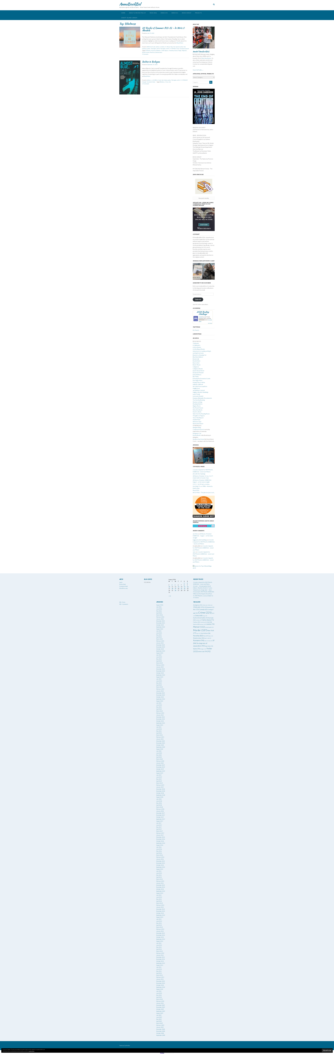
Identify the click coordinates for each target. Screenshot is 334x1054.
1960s (196, 607)
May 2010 (159, 995)
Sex (210, 640)
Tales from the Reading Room (201, 414)
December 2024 (160, 645)
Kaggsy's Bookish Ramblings (200, 392)
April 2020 (159, 757)
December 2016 (160, 837)
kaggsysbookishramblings (200, 540)
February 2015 (160, 881)
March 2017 (159, 831)
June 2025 (159, 633)
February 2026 (160, 617)
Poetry (210, 635)
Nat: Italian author (166, 80)
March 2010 (159, 999)
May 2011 (159, 971)
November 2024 (160, 647)
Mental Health (209, 627)
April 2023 (159, 685)
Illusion (176, 50)
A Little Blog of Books (199, 349)
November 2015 (160, 863)
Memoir (199, 627)
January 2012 (160, 955)
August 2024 (159, 653)
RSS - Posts (122, 602)
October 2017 (160, 817)
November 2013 (160, 911)
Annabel (200, 317)
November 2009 (160, 1007)
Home (123, 13)
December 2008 (160, 1029)
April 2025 (159, 637)
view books (210, 323)
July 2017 (158, 823)
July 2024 (158, 655)
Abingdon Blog (197, 427)
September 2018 (160, 795)
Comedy (203, 609)
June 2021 (159, 729)
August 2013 (159, 917)
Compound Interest (198, 429)
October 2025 (160, 625)
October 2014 (160, 889)
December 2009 (160, 1005)
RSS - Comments (123, 604)
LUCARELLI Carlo (156, 80)
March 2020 (159, 759)
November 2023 (160, 671)
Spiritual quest (158, 52)
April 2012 (159, 949)
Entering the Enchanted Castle (201, 378)
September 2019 (160, 771)
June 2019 (159, 777)
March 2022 (159, 711)
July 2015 (158, 871)
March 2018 (159, 807)
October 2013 (160, 913)
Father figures (164, 50)
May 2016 (159, 851)
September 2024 (160, 651)
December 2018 (160, 789)
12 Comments (145, 83)
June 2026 (159, 609)
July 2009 (158, 1015)
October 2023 (160, 673)
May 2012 (159, 947)
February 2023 (160, 689)
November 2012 (160, 935)
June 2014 (159, 897)
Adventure (210, 607)
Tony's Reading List (198, 417)
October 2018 (160, 793)
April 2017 (159, 829)
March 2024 (159, 663)
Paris (205, 636)
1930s (204, 605)
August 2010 (159, 989)
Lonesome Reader (198, 396)
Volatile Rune (196, 419)
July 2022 (158, 703)
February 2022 (160, 713)
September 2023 (160, 675)
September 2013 (160, 915)
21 (181, 588)
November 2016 (160, 839)
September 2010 (160, 987)
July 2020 (158, 751)
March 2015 (159, 879)
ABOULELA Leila (151, 47)
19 (175, 588)
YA (207, 651)
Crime (166, 82)
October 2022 (160, 697)
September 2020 (160, 747)
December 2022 (160, 693)
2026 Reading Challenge (203, 313)
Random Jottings (197, 402)
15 (184, 587)
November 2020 (160, 743)
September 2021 (160, 723)
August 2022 (159, 701)
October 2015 (160, 865)
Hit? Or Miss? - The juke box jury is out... (204, 492)
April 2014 (159, 901)
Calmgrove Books (198, 368)
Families (198, 620)
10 (169, 587)
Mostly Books (196, 435)
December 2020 (160, 741)
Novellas (198, 636)
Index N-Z (174, 13)
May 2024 (159, 659)
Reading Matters (197, 404)
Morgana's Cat (197, 433)
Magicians (184, 50)
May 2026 (159, 611)
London (210, 624)
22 (184, 588)
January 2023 (160, 691)
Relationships (198, 638)
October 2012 (160, 937)
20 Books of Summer (151, 50)
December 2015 (160, 861)
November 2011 (160, 959)
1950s (210, 605)
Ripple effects (197, 406)
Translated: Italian (150, 82)
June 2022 (159, 705)
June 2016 (159, 849)
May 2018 (159, 803)
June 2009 (159, 1017)
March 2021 (159, 735)
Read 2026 (153, 13)
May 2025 (159, 635)
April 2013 (159, 925)
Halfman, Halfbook (198, 384)
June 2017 (159, 825)
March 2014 (159, 903)
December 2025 (160, 621)
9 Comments (145, 54)
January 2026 (160, 619)
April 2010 (159, 997)
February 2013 (160, 929)
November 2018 (160, 791)
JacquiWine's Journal (199, 390)
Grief (209, 622)
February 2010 (160, 1001)
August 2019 (159, 773)
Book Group (186, 13)
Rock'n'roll (207, 638)
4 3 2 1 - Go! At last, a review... (201, 484)
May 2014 (159, 899)
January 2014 (160, 907)
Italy (170, 82)
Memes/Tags (170, 47)
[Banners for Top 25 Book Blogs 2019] (204, 568)
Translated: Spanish (184, 48)
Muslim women (146, 52)
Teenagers (203, 648)
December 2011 (160, 957)
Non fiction (205, 633)
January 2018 (160, 811)
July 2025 (158, 631)
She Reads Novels (198, 408)
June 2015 (159, 873)
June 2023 (159, 681)
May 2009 (159, 1019)
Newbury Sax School (198, 439)
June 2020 (159, 753)
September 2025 (160, 627)
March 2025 (159, 639)
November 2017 (160, 815)
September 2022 (160, 699)
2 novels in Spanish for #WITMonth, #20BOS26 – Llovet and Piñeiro (204, 542)
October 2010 (160, 985)
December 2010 (160, 981)
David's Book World (198, 370)
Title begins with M (164, 48)
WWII (201, 651)
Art (196, 609)
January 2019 (160, 787)
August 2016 (159, 845)
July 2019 (158, 775)
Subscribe (198, 299)
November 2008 (160, 1031)
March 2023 (159, 687)
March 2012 (159, 951)
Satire (206, 640)
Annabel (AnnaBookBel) (201, 51)
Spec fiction (209, 646)
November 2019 (160, 767)
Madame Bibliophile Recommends (202, 398)
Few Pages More (197, 380)
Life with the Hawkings (199, 474)
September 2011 (160, 963)
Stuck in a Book (197, 412)
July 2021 (158, 727)
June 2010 (159, 993)
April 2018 (159, 805)
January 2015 (160, 883)
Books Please (196, 365)
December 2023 (160, 669)
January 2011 (160, 979)
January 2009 (160, 1027)
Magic (179, 50)
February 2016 (160, 857)
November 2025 (160, 623)
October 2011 (160, 961)
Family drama (208, 620)
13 (178, 587)
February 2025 (160, 641)
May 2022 (159, 707)
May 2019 (159, 779)
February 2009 (160, 1025)
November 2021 (160, 719)
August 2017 (159, 821)
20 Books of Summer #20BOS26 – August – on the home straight (203, 536)
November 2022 (160, 695)
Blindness (158, 50)
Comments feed (123, 586)
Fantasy (196, 622)
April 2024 (159, 661)
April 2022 (159, 709)
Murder (200, 630)
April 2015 (159, 877)
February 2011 (160, 977)
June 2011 (159, 969)
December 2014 (160, 885)
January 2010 (160, 1003)
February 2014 (160, 905)
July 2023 (158, 679)
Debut (198, 615)
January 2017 (160, 835)
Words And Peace (198, 423)
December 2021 (160, 717)
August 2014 (159, 893)
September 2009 (160, 1011)
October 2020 (160, 745)
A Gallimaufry (196, 345)
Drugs (205, 615)
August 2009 (159, 1013)
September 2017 (160, 819)
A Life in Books (197, 347)
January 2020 (160, 763)
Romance (198, 640)
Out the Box (127, 1045)
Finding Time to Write (199, 382)
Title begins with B (155, 48)
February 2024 (160, 665)
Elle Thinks (196, 376)
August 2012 (159, 941)
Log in (120, 582)
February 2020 (160, 761)
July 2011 (158, 967)
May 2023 (159, 683)
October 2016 (160, 841)
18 (172, 588)
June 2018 (159, 801)
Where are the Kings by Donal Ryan (202, 593)
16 (187, 587)
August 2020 (159, 749)
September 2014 (160, 891)
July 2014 (158, 895)
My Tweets (196, 330)
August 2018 (159, 797)
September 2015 (160, 867)
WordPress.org (123, 588)
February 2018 (160, 809)
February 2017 (160, 833)
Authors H (163, 47)
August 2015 (159, 869)
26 (175, 590)
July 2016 (158, 847)
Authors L (149, 80)
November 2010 (160, 983)
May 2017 (159, 827)
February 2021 (160, 737)
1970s (203, 607)
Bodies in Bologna (151, 61)
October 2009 (160, 1009)
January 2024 (160, 667)
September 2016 (160, 843)
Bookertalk (196, 359)
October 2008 (160, 1033)
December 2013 (160, 909)
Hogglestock (196, 388)
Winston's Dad (197, 421)
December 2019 (160, 765)
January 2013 (160, 931)
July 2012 (158, 943)
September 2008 (160, 1035)
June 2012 (159, 945)
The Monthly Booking (199, 400)
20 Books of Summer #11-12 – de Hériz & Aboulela (163, 29)
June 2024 (159, 657)
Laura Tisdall (196, 394)
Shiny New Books (206, 58)
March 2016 (159, 855)
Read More (180, 43)
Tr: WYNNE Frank (174, 48)
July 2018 (158, 799)
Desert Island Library (129, 17)
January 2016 (160, 859)
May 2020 (159, 755)
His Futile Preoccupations (200, 386)
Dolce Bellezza (197, 374)
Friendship (171, 50)
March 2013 (159, 927)
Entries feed (122, 584)
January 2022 (160, 715)
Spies (196, 649)
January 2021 (160, 739)
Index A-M (164, 13)
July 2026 (158, 607)
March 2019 (159, 783)
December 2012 (160, 933)
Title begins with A (175, 80)
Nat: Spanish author (178, 47)
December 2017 (160, 813)
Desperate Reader (198, 372)
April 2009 (159, 1021)
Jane (194, 552)
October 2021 (160, 721)
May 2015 (159, 875)
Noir (198, 633)
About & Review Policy (137, 13)
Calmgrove (196, 367)
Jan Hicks (195, 534)
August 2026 (159, 605)
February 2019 (160, 785)
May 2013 (159, 923)
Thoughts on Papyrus (199, 415)
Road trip (152, 52)
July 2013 (158, 919)
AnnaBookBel (130, 4)
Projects (198, 13)
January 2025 (160, 643)
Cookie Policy (31, 1051)
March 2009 (159, 1023)
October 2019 (160, 769)
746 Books (196, 343)
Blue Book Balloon (198, 357)
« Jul (170, 596)
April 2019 (159, 781)
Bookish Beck (196, 361)
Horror (196, 624)
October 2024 (160, 649)
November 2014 (160, 887)
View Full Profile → (198, 70)
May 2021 (159, 731)
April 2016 (159, 853)
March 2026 (159, 615)
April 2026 (159, 613)
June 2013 (159, 921)
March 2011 (159, 975)
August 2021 (159, 725)
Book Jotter (196, 363)
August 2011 (159, 965)
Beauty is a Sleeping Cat (199, 355)
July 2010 (158, 991)
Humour (203, 624)
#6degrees (197, 605)
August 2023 (159, 677)
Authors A (158, 47)
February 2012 (160, 953)
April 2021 (159, 733)
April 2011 (159, 973)
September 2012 (160, 939)
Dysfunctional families (200, 618)
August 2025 (159, 629)
